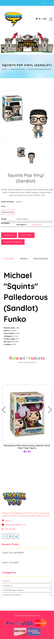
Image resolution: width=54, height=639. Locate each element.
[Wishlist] (52, 3)
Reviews (24, 258)
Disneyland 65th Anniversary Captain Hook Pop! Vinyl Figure (27, 446)
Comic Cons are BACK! (13, 552)
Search (28, 581)
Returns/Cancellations (28, 595)
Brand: (4, 219)
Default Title (8, 212)
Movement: (5, 223)
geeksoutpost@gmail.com (15, 525)
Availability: (21, 225)
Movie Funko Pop (18, 69)
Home (4, 69)
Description (9, 258)
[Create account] (48, 3)
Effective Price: (7, 202)
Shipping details (40, 258)
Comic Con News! (10, 562)
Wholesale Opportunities (28, 590)
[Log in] (44, 3)
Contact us (28, 585)
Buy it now (26, 235)
